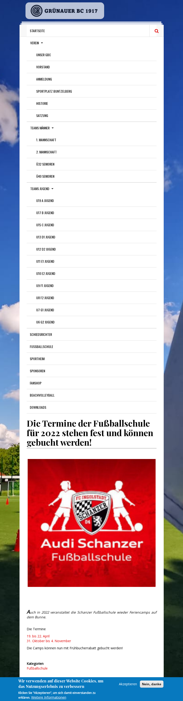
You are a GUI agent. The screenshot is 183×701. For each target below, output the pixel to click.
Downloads (38, 407)
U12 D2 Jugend (46, 249)
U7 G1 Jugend (45, 309)
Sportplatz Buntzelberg (54, 91)
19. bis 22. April (38, 636)
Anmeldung (44, 78)
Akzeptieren (128, 684)
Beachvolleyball (42, 395)
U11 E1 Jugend (45, 261)
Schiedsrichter (41, 334)
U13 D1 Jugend (45, 236)
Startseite (37, 30)
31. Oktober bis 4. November (49, 641)
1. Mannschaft (46, 139)
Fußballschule (41, 346)
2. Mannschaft (46, 151)
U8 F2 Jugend (45, 297)
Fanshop (35, 382)
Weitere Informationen (48, 697)
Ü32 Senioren (45, 163)
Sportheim (37, 358)
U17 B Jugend (45, 212)
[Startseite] (65, 11)
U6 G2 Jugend (45, 321)
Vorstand (43, 66)
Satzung (42, 115)
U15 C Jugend (45, 224)
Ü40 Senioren (45, 176)
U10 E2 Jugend (45, 273)
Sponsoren (37, 370)
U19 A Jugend (45, 200)
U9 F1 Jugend (45, 285)
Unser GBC (43, 54)
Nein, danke (151, 684)
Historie (42, 103)
